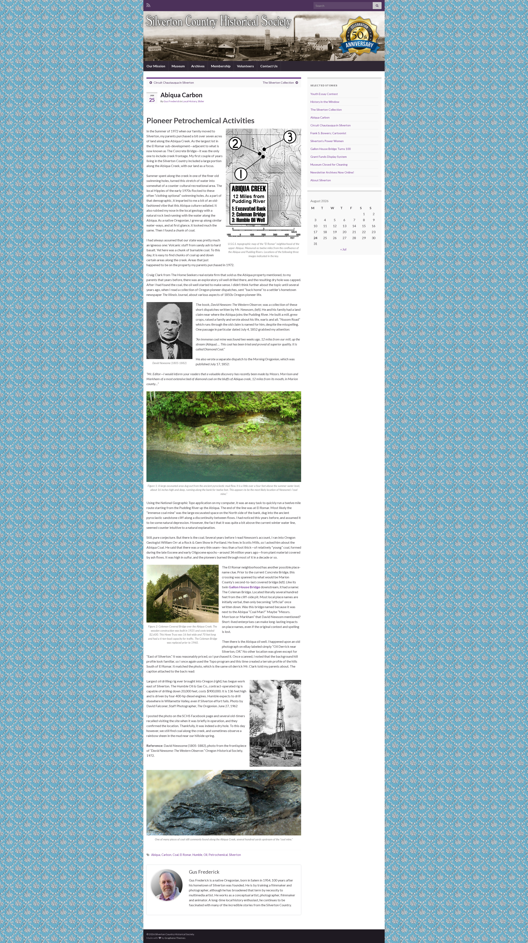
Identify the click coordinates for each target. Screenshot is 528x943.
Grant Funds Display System (328, 156)
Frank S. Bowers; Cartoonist (328, 133)
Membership (221, 66)
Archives (198, 66)
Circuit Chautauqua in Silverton (174, 82)
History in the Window (324, 101)
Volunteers (245, 66)
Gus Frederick (172, 101)
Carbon (166, 854)
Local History (190, 101)
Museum (178, 66)
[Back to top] (519, 934)
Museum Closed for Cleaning (329, 164)
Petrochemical (218, 854)
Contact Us (269, 66)
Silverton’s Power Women (327, 141)
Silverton (235, 854)
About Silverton (320, 180)
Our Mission (155, 66)
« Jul (343, 249)
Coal (176, 854)
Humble (197, 854)
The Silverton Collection (278, 82)
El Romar (185, 854)
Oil (205, 854)
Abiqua (155, 854)
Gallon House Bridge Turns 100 (330, 149)
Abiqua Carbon (320, 117)
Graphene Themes (175, 937)
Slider (201, 101)
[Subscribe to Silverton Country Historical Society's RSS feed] (148, 4)
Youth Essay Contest (324, 94)
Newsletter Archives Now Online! (332, 172)
